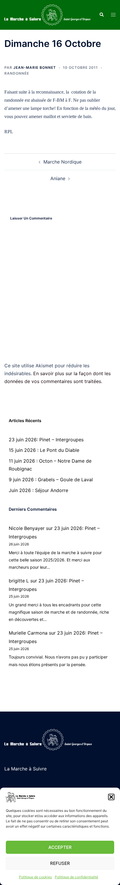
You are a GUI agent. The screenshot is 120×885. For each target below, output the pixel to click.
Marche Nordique (62, 162)
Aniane (57, 178)
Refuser (60, 863)
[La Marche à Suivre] (47, 14)
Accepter (60, 847)
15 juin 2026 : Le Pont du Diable (44, 450)
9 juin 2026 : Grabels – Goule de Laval (51, 479)
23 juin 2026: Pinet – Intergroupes (46, 439)
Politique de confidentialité (76, 877)
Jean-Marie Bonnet (34, 67)
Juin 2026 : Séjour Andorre (38, 490)
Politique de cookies (35, 877)
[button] (111, 797)
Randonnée (16, 73)
